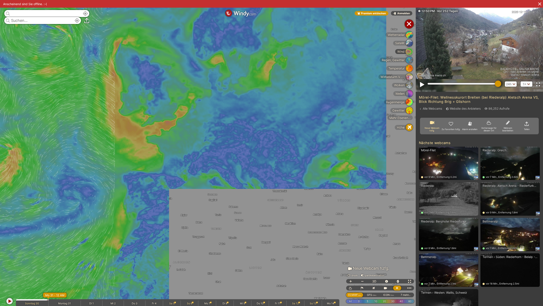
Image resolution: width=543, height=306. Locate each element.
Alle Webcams (432, 108)
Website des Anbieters (465, 108)
